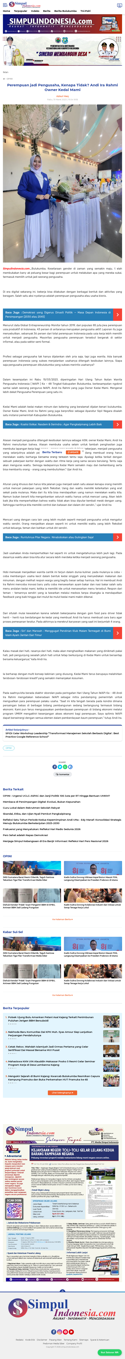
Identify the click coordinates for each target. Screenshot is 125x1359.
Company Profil (74, 1343)
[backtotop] (62, 1292)
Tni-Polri (85, 11)
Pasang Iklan (55, 1340)
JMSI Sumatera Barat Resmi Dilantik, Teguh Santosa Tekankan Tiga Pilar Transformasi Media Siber (28, 878)
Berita (46, 11)
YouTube (73, 1336)
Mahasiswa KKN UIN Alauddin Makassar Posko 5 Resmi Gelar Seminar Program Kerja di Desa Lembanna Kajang (51, 1063)
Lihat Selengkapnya (62, 1092)
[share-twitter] (60, 767)
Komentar (64, 774)
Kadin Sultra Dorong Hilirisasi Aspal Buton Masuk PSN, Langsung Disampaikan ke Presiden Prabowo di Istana (91, 878)
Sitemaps (83, 1340)
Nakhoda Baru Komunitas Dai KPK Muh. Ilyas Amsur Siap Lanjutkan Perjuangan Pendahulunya (50, 1033)
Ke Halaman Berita (61, 919)
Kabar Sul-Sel (13, 932)
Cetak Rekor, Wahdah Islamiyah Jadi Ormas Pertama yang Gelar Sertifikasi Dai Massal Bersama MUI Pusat (48, 1048)
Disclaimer (42, 1340)
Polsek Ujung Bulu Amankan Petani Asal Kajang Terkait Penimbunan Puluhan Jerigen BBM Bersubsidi (51, 1019)
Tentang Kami (70, 1340)
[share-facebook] (54, 767)
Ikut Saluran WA (109, 1352)
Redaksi (19, 1340)
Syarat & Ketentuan (99, 1340)
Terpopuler (20, 11)
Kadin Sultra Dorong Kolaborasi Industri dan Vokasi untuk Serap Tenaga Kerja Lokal (92, 906)
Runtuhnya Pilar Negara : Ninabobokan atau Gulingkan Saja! (57, 537)
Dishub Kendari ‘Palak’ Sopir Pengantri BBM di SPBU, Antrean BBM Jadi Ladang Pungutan (29, 906)
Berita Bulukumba (65, 11)
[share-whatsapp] (65, 767)
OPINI (9, 748)
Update (73, 452)
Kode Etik (30, 1340)
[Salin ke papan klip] (70, 767)
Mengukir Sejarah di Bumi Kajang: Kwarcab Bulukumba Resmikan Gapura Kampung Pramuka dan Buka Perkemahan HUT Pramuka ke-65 (54, 1078)
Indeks (35, 11)
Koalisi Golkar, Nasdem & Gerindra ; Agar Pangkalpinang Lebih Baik (61, 424)
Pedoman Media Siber (53, 1343)
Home (6, 11)
